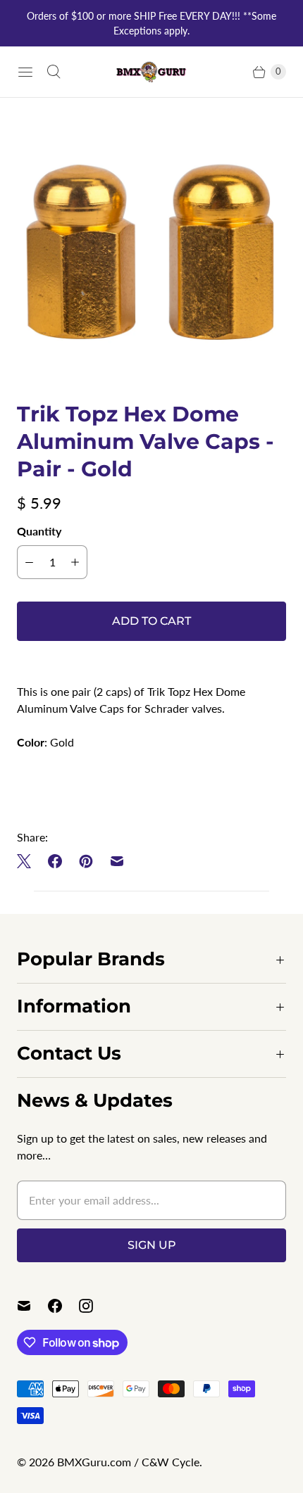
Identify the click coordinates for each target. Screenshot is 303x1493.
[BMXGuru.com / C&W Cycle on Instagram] (94, 1305)
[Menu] (25, 72)
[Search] (53, 72)
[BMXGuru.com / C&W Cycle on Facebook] (63, 1305)
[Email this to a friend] (116, 861)
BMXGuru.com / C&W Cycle (128, 1461)
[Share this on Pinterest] (85, 861)
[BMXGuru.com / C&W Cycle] (151, 71)
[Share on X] (28, 861)
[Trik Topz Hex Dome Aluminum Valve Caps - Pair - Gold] (151, 249)
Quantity (39, 531)
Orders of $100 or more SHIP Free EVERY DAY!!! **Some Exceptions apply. (151, 23)
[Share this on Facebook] (54, 861)
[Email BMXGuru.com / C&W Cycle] (32, 1305)
